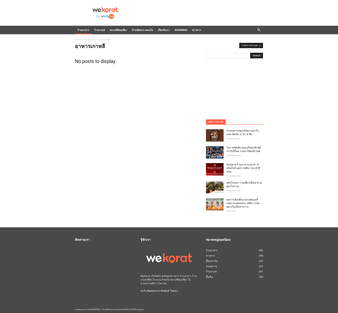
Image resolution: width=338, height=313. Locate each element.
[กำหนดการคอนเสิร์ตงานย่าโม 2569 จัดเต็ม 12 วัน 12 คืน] (215, 135)
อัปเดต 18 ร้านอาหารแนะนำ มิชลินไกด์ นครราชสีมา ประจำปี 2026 (243, 168)
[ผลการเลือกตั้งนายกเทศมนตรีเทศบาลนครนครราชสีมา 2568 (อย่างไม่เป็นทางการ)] (215, 204)
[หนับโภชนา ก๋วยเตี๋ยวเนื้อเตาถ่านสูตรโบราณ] (215, 187)
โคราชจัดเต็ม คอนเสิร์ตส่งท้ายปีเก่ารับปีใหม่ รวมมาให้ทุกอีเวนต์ (243, 149)
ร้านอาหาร (83, 30)
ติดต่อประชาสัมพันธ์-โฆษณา (162, 290)
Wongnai (181, 30)
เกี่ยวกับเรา (164, 30)
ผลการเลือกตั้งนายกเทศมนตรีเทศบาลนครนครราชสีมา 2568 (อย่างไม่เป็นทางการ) (242, 203)
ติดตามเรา (82, 240)
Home (78, 39)
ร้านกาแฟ (99, 30)
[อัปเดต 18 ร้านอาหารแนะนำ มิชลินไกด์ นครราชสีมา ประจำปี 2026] (215, 169)
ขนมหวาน (211, 266)
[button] (259, 30)
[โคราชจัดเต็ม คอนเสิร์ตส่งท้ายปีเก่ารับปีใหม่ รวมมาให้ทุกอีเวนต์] (215, 152)
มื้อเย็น (209, 276)
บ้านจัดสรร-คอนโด (142, 30)
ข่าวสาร (196, 30)
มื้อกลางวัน (212, 261)
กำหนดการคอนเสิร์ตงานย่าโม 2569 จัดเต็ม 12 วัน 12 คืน (242, 132)
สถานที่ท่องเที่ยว (118, 30)
